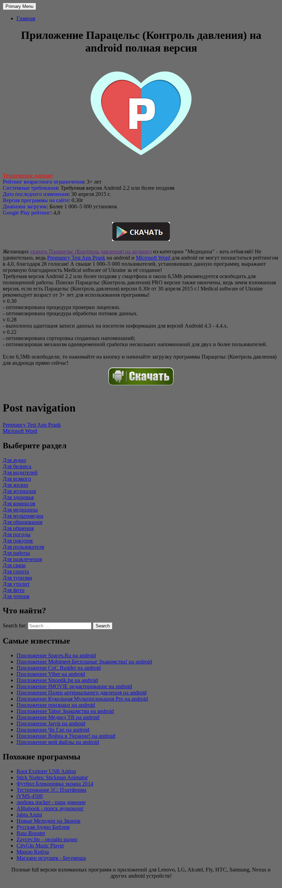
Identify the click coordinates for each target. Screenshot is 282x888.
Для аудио (14, 460)
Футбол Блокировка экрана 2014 (55, 784)
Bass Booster (31, 833)
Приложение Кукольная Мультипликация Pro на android (82, 699)
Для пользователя (23, 547)
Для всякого (17, 479)
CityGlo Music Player (40, 845)
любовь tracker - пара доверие (51, 802)
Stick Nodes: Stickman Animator (52, 777)
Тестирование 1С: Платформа (51, 790)
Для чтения (16, 596)
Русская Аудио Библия (43, 827)
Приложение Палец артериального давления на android (82, 692)
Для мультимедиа (23, 516)
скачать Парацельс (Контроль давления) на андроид (91, 251)
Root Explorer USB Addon (46, 771)
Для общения (18, 528)
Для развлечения (22, 559)
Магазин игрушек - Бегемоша (51, 858)
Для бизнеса (17, 466)
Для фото (13, 590)
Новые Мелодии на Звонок (48, 821)
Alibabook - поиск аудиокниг (50, 808)
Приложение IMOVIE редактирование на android (74, 686)
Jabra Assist (29, 815)
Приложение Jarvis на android (51, 723)
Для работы (16, 553)
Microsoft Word (153, 258)
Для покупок (18, 541)
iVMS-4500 (30, 796)
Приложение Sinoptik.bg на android (57, 680)
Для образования (22, 522)
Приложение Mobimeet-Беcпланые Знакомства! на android (84, 662)
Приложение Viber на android (51, 674)
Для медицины (20, 510)
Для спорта (16, 571)
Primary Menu (19, 6)
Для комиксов (19, 503)
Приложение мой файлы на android (58, 742)
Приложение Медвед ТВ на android (58, 717)
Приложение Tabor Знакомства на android (65, 711)
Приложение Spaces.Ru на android (56, 655)
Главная (26, 18)
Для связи (14, 565)
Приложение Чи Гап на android (53, 730)
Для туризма (17, 578)
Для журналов (19, 491)
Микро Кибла (33, 852)
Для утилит (16, 584)
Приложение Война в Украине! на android (66, 736)
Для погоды (17, 534)
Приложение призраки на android (56, 705)
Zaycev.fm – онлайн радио (47, 839)
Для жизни (15, 485)
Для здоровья (18, 497)
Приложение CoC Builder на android (59, 668)
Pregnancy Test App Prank (76, 258)
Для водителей (20, 472)
